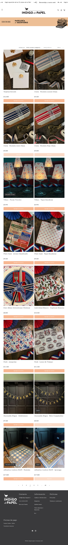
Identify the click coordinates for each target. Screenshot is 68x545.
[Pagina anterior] (18, 485)
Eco (35, 513)
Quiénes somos (38, 504)
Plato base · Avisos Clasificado (16, 254)
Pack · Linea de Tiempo (43, 362)
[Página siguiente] (49, 485)
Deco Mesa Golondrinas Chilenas (17, 308)
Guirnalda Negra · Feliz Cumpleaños (48, 416)
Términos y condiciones (56, 501)
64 (45, 485)
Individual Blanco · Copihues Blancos (49, 308)
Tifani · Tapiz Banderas (43, 200)
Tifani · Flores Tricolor (12, 200)
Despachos (37, 501)
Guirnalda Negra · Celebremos (16, 416)
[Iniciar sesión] (61, 10)
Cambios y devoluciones (40, 497)
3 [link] (30, 485)
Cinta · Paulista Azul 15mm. (14, 146)
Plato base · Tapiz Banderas (45, 254)
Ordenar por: (22, 47)
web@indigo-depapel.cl (24, 497)
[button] (3, 10)
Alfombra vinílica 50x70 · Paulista (17, 470)
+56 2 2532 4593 (23, 501)
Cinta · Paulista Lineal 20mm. (46, 92)
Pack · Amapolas (10, 362)
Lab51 (41, 540)
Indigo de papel (32, 540)
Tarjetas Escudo (10, 92)
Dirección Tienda (23, 504)
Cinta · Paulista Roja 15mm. (45, 146)
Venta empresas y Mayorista (38, 508)
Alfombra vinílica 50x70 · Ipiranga (47, 470)
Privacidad (52, 497)
